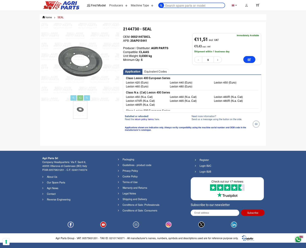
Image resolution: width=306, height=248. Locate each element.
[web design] (248, 237)
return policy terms (145, 119)
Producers (116, 5)
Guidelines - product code (137, 165)
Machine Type (140, 5)
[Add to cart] (249, 59)
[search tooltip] (161, 5)
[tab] (132, 72)
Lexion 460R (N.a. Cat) (228, 97)
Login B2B (205, 171)
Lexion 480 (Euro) (181, 86)
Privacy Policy (130, 170)
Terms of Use (130, 182)
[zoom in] (73, 98)
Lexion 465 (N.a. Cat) (183, 101)
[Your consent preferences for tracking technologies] (6, 241)
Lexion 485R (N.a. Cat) (140, 105)
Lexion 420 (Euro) (137, 82)
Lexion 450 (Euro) (225, 82)
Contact (51, 193)
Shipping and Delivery (135, 199)
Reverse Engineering (58, 199)
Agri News (52, 188)
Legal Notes (129, 193)
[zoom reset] (80, 98)
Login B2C (205, 165)
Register (204, 160)
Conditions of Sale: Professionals (141, 204)
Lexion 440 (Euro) (181, 82)
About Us (52, 176)
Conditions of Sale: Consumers (140, 210)
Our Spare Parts (56, 182)
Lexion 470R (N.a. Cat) (140, 101)
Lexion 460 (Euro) (137, 86)
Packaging (128, 159)
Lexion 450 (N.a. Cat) (139, 97)
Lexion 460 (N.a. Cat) (183, 97)
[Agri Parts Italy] (61, 5)
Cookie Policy (130, 176)
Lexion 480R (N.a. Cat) (228, 101)
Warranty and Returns (135, 187)
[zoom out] (87, 98)
